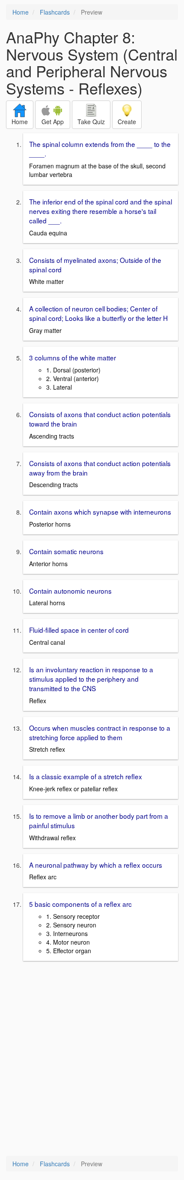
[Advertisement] (92, 1059)
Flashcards (55, 12)
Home (20, 12)
